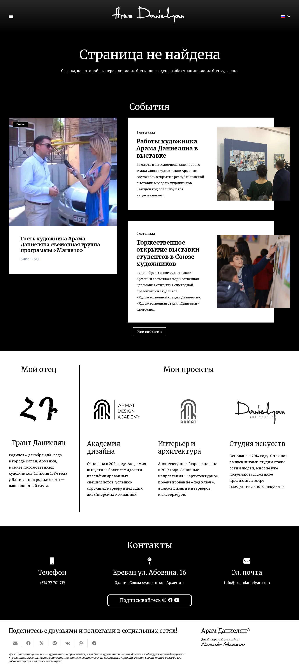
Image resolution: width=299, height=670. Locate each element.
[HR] (39, 409)
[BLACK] (117, 409)
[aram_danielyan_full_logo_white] (149, 18)
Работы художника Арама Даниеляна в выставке (167, 148)
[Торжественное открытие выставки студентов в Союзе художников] (253, 271)
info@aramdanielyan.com (247, 582)
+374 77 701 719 (52, 582)
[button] (11, 16)
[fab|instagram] (164, 600)
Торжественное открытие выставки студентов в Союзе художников (167, 253)
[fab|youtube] (176, 600)
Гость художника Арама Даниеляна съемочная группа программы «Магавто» (60, 245)
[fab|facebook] (170, 600)
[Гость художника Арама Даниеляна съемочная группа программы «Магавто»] (63, 172)
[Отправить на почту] (15, 643)
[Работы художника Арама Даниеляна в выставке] (253, 164)
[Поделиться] (28, 643)
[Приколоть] (54, 643)
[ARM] (188, 409)
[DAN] (259, 409)
